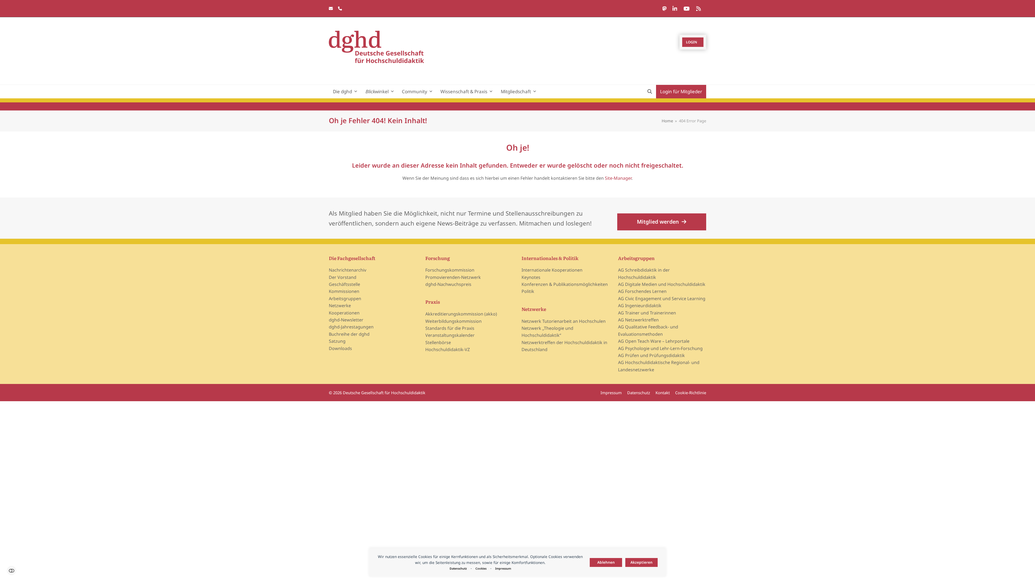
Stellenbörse (438, 342)
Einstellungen (11, 570)
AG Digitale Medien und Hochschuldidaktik (661, 284)
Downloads (340, 348)
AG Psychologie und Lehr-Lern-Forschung (660, 348)
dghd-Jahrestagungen (351, 327)
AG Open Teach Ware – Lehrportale (653, 341)
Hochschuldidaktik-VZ (447, 349)
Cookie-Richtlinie (690, 392)
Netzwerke (340, 306)
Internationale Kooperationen (552, 270)
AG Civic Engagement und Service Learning (661, 299)
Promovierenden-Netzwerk (453, 277)
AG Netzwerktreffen (638, 320)
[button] (649, 91)
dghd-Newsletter (346, 320)
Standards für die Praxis (449, 328)
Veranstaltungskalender (450, 335)
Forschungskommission (449, 270)
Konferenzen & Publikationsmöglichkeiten (565, 284)
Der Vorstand (342, 277)
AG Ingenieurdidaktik (639, 306)
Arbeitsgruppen (345, 299)
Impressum (503, 568)
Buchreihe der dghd (349, 334)
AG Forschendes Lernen (642, 291)
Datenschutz (458, 568)
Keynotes (531, 277)
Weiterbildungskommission (453, 321)
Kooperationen (344, 313)
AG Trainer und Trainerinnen (647, 313)
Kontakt (663, 392)
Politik (528, 291)
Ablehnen (606, 562)
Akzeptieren (641, 562)
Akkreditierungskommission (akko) (461, 314)
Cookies (481, 568)
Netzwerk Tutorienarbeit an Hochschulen (564, 321)
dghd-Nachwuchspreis (448, 284)
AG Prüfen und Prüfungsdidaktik (651, 355)
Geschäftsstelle (344, 284)
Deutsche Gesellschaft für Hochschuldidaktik (384, 392)
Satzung (337, 341)
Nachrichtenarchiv (347, 270)
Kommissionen (344, 291)
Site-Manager (618, 178)
